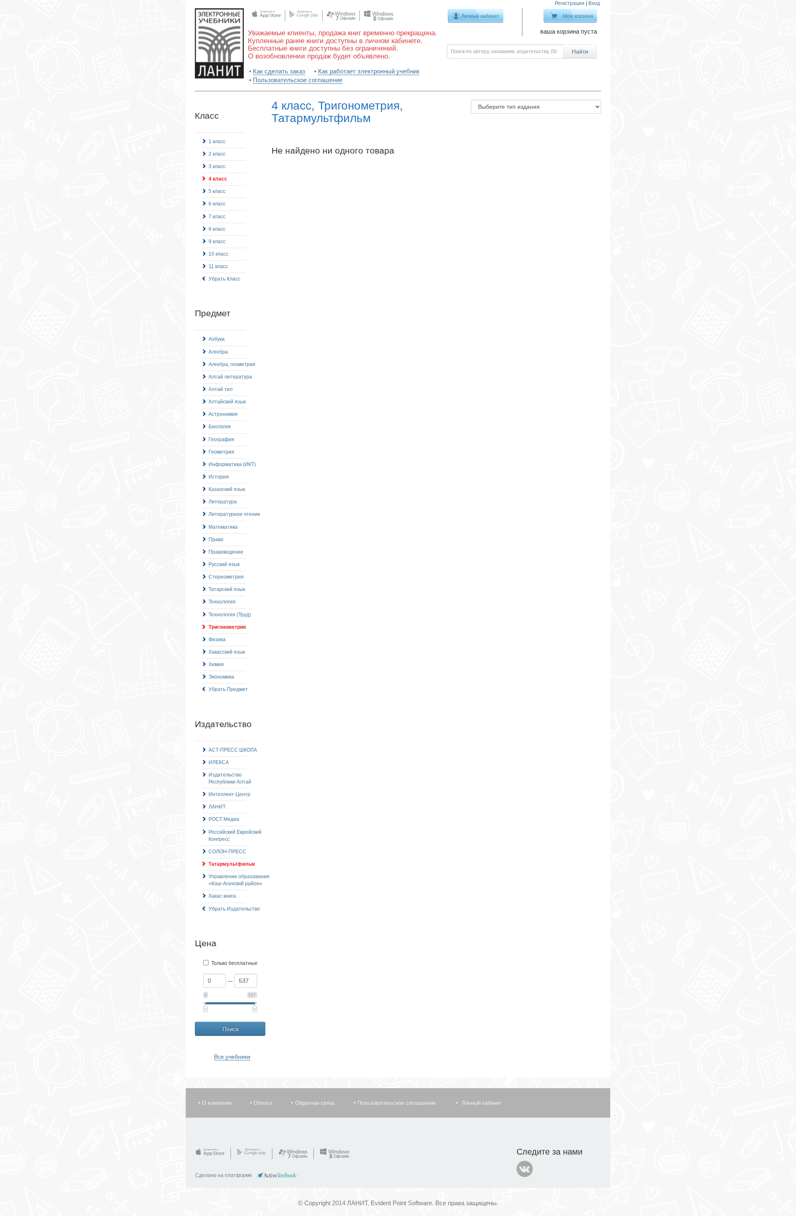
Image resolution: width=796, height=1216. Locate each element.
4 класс (218, 179)
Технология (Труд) (230, 615)
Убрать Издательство (234, 909)
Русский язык (224, 564)
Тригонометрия (227, 627)
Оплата (263, 1103)
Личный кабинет (480, 16)
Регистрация (570, 3)
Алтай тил (221, 389)
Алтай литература (230, 377)
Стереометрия (226, 577)
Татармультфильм (232, 864)
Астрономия (223, 414)
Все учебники (232, 1056)
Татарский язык (227, 589)
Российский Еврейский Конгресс (235, 835)
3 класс (217, 166)
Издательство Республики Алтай (230, 778)
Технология (222, 602)
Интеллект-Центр (229, 794)
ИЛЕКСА (219, 762)
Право (216, 539)
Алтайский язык (227, 402)
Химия (216, 664)
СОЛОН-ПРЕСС (227, 852)
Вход (594, 3)
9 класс (217, 241)
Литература (223, 502)
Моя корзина (578, 16)
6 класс (217, 204)
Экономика (221, 677)
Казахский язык (227, 489)
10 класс (218, 254)
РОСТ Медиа (224, 819)
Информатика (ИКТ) (232, 464)
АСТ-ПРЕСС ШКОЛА (233, 750)
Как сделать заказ (279, 71)
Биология (220, 427)
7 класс (217, 217)
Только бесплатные (234, 963)
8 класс (217, 229)
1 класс (217, 141)
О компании (216, 1103)
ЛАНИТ (217, 807)
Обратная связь (315, 1103)
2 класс (217, 154)
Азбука (217, 339)
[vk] (525, 1169)
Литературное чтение (234, 514)
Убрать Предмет (228, 689)
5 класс (217, 191)
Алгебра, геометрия (232, 364)
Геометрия (221, 452)
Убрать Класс (224, 279)
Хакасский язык (227, 652)
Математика (223, 527)
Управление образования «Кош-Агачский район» (239, 880)
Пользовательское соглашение (297, 79)
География (221, 439)
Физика (217, 639)
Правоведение (226, 552)
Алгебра (218, 352)
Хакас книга (222, 896)
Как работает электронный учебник (369, 71)
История (219, 477)
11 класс (218, 266)
